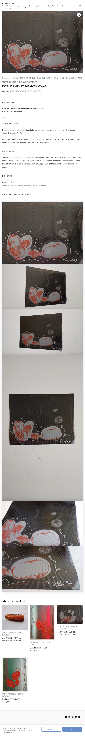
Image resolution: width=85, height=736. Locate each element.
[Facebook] (66, 717)
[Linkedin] (79, 717)
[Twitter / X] (73, 717)
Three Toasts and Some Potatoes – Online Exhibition (24, 185)
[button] (79, 15)
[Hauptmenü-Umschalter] (80, 5)
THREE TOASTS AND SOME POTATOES (28, 78)
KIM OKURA (9, 3)
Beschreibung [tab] (8, 102)
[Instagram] (69, 717)
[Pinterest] (76, 717)
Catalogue (6, 78)
